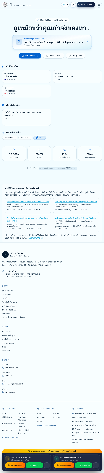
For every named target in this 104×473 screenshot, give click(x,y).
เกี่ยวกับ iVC (6, 331)
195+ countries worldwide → (47, 425)
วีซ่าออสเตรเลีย (9, 138)
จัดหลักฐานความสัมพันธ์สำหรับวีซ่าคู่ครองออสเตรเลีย (76, 201)
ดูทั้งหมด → (39, 138)
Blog (4, 347)
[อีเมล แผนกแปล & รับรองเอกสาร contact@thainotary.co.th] (96, 465)
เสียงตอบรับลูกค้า (9, 335)
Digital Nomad (8, 423)
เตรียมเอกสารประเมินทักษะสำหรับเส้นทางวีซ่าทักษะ (75, 218)
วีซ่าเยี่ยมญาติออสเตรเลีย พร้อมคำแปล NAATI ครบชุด (28, 201)
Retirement (7, 430)
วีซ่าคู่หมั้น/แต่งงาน (9, 302)
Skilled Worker (8, 417)
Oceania (56, 417)
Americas (41, 417)
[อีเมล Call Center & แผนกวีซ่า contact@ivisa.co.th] (47, 465)
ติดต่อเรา (6, 350)
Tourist (5, 413)
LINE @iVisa (77, 56)
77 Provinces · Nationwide (83, 429)
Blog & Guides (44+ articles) (84, 425)
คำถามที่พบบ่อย (8, 343)
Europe (56, 413)
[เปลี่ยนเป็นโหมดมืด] (73, 4)
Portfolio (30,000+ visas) (83, 421)
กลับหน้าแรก (30, 56)
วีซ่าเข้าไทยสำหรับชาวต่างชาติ (14, 317)
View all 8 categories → (11, 437)
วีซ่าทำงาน (6, 298)
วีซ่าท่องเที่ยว (7, 291)
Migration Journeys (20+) (86, 413)
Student (21, 413)
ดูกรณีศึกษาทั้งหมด (35, 238)
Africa (39, 421)
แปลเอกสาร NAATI (9, 310)
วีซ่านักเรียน (7, 294)
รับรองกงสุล (7, 313)
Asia (39, 413)
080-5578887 (87, 5)
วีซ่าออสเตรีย (25, 138)
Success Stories (79, 417)
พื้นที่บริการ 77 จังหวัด (11, 339)
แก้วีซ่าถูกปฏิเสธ (8, 306)
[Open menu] (99, 5)
